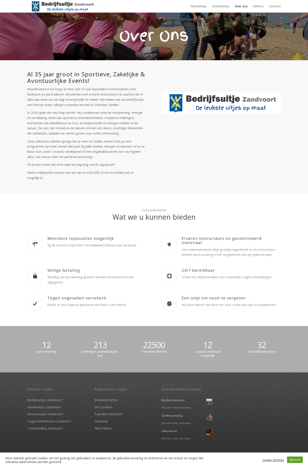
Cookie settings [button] (273, 460)
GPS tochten (103, 407)
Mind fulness (103, 428)
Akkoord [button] (295, 460)
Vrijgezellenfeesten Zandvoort (49, 421)
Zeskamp (101, 421)
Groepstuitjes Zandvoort (45, 414)
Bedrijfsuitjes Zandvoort (44, 400)
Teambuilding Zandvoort (44, 428)
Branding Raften (106, 400)
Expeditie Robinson (108, 414)
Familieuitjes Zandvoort (44, 407)
